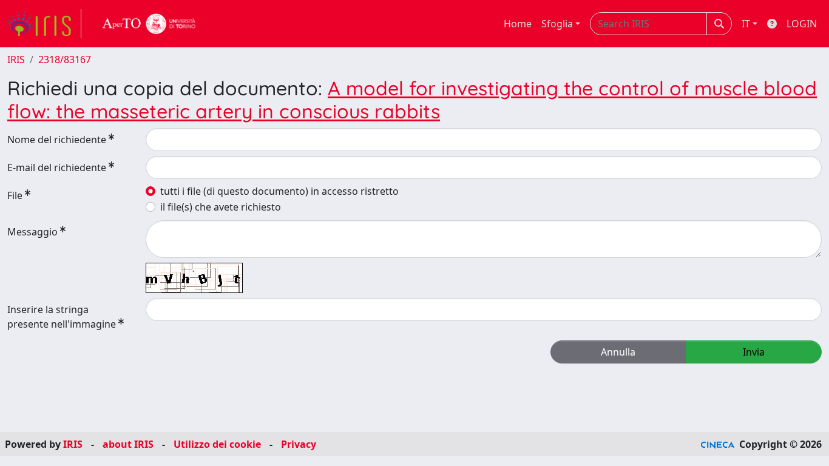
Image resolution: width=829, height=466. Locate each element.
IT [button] (746, 23)
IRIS (16, 59)
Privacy (298, 444)
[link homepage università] (149, 23)
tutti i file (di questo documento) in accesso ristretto (279, 191)
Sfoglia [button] (557, 23)
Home (518, 23)
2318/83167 (64, 59)
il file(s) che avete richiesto (220, 207)
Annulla (618, 352)
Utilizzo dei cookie (217, 444)
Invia (754, 352)
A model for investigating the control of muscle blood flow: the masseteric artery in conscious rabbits (412, 99)
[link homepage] (44, 23)
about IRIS (128, 444)
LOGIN (802, 23)
